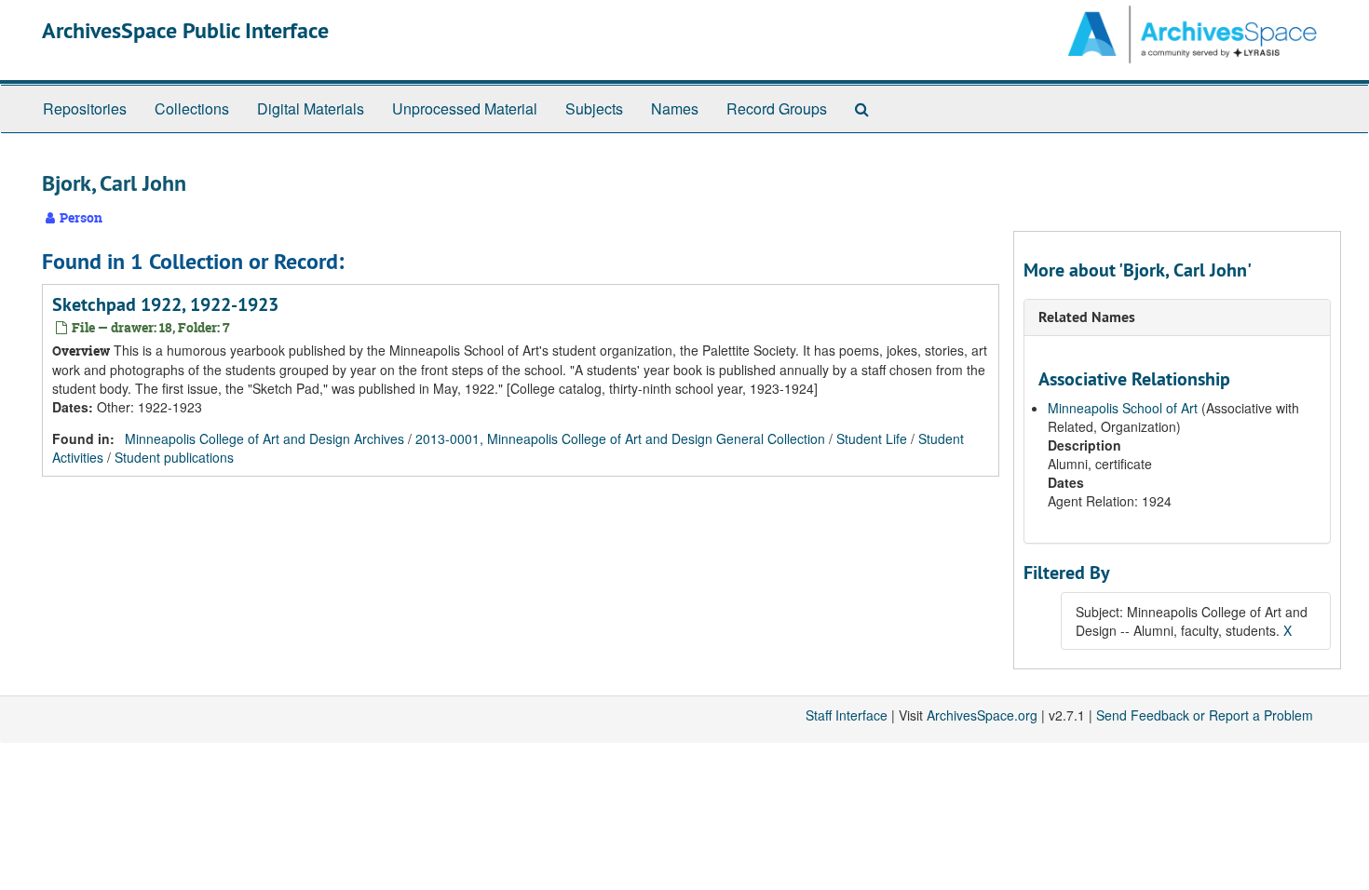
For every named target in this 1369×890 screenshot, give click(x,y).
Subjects (594, 108)
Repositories (85, 108)
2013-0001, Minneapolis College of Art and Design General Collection (620, 438)
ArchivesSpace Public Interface (185, 30)
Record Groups (776, 108)
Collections (192, 108)
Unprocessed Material (464, 108)
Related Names (1086, 317)
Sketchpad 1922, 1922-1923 (165, 304)
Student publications (174, 457)
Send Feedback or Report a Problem (1204, 715)
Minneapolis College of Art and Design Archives (264, 438)
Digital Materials (310, 108)
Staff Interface (847, 715)
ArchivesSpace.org (982, 715)
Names (674, 108)
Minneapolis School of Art (1123, 407)
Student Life (871, 438)
